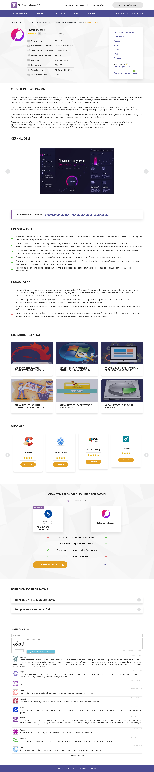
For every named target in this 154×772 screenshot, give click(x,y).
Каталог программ (74, 5)
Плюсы (117, 41)
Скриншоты (119, 36)
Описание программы (124, 32)
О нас (93, 769)
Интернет (93, 13)
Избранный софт (127, 5)
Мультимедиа (20, 13)
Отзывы (117, 58)
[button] (7, 171)
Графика (40, 13)
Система (58, 13)
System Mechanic (101, 214)
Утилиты (136, 13)
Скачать (118, 49)
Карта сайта (98, 5)
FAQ (116, 54)
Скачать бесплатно (49, 565)
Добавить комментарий (40, 652)
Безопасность (114, 13)
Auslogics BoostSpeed (82, 214)
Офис (76, 13)
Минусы (117, 45)
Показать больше (77, 756)
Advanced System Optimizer (57, 214)
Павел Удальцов (122, 66)
